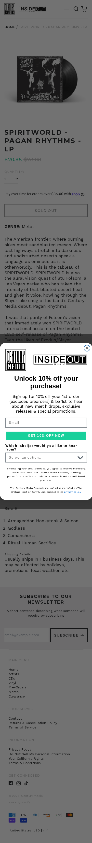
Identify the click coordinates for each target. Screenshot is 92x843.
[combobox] (42, 457)
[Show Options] (80, 457)
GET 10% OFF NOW (46, 435)
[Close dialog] (87, 348)
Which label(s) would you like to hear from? (41, 447)
